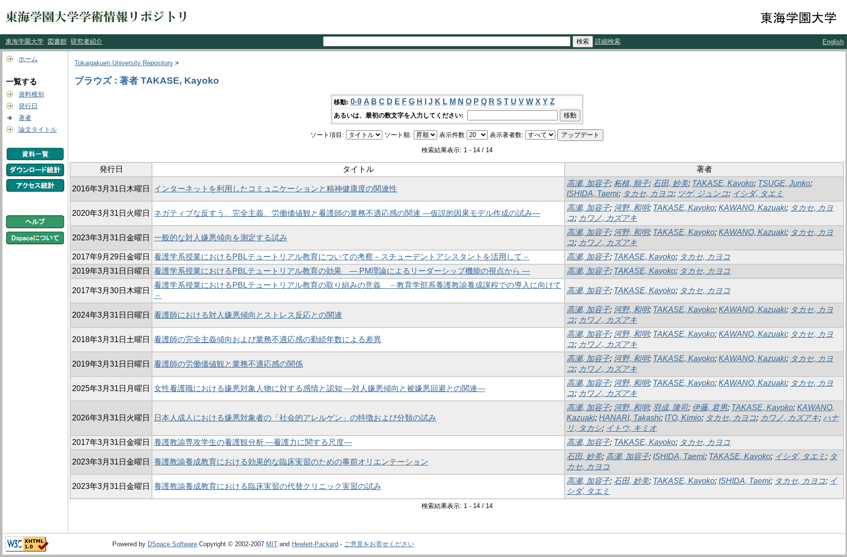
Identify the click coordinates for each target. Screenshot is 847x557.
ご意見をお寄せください (379, 544)
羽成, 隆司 (670, 407)
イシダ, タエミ (757, 193)
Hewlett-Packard (315, 544)
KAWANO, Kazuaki (752, 208)
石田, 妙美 (670, 183)
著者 (25, 117)
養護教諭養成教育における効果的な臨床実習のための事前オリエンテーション (291, 462)
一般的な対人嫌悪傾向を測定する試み (220, 237)
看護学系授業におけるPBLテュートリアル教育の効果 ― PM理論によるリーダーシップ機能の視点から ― (342, 271)
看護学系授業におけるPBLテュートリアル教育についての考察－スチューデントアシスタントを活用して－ (342, 257)
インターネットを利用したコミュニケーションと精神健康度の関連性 (275, 189)
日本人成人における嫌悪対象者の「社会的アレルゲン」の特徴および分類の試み (295, 418)
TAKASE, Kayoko (723, 183)
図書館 (57, 41)
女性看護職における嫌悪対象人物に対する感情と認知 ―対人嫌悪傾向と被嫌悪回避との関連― (319, 388)
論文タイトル (38, 129)
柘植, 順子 (631, 183)
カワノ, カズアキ (607, 218)
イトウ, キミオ (631, 428)
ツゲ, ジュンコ (702, 193)
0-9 (356, 101)
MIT (271, 544)
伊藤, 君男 (709, 407)
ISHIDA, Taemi (593, 193)
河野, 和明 (631, 208)
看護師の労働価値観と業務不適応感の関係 (228, 364)
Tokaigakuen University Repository (124, 63)
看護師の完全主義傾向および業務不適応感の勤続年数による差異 (267, 339)
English (833, 42)
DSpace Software (172, 544)
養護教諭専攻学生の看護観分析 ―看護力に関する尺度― (253, 442)
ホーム (28, 59)
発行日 (28, 106)
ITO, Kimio (683, 418)
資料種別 (31, 94)
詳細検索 (608, 41)
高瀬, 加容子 (588, 183)
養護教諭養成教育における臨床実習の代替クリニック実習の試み (267, 486)
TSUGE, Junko (784, 183)
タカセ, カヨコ (648, 193)
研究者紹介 (86, 41)
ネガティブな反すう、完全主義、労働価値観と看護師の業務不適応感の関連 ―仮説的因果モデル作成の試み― (347, 213)
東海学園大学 (24, 41)
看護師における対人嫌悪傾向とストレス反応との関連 (248, 315)
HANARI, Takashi (630, 418)
